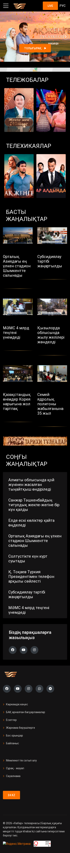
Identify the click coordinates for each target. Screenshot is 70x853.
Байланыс (12, 743)
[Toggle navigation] (6, 6)
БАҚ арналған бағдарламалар (25, 712)
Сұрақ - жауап (15, 768)
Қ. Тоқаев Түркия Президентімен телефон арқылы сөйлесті (31, 577)
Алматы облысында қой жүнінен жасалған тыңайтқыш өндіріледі (31, 485)
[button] (4, 37)
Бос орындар (14, 735)
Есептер (11, 719)
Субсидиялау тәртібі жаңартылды (26, 594)
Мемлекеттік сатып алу (21, 760)
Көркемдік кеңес (17, 704)
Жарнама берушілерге (20, 727)
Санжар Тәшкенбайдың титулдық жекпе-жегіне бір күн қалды (34, 505)
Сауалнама (13, 776)
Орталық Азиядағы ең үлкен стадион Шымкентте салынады (34, 541)
